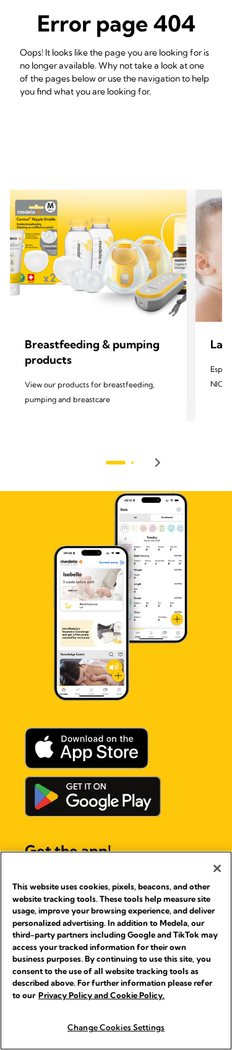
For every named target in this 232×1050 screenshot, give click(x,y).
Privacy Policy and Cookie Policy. (101, 995)
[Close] (217, 868)
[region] (116, 950)
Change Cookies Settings (116, 1027)
